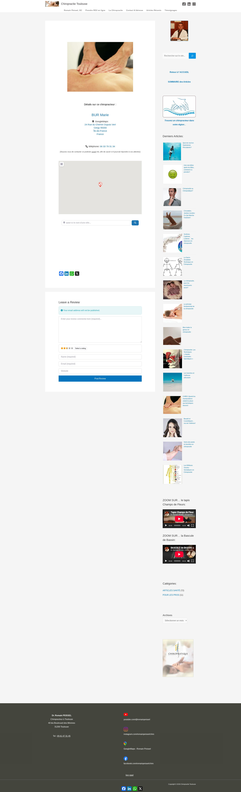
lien (127, 775)
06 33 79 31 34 (107, 146)
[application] (179, 518)
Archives (167, 615)
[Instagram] (194, 4)
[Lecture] (166, 525)
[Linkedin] (189, 4)
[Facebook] (184, 4)
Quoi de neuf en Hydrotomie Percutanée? (188, 145)
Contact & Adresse (134, 10)
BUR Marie (100, 115)
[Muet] (188, 525)
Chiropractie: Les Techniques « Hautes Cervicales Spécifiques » (189, 354)
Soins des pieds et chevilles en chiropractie (189, 444)
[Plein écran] (192, 525)
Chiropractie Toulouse (74, 3)
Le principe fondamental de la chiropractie (189, 306)
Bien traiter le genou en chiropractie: (187, 330)
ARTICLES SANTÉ (171, 590)
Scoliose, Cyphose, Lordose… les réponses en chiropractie (188, 238)
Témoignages (171, 10)
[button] (100, 184)
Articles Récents (153, 10)
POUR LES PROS (171, 595)
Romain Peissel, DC (73, 10)
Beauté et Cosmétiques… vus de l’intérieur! (189, 421)
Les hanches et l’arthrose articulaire (189, 375)
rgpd (131, 775)
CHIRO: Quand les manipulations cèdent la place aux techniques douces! (189, 401)
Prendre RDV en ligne (95, 10)
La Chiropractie (116, 10)
